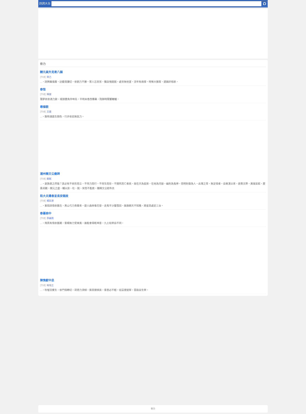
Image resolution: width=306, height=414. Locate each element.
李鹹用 (50, 218)
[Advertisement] (144, 34)
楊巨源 (50, 200)
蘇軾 (49, 178)
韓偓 (49, 94)
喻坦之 (50, 285)
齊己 (49, 77)
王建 (49, 111)
